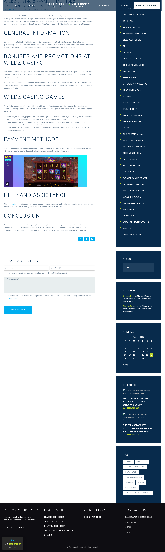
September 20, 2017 (131, 435)
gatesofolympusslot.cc (135, 84)
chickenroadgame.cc (133, 65)
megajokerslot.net (132, 122)
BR (124, 46)
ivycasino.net (130, 109)
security (129, 482)
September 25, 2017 (131, 408)
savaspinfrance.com (133, 191)
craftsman (142, 462)
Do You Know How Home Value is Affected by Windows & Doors (135, 401)
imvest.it (127, 96)
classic (128, 462)
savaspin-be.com (131, 166)
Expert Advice (130, 71)
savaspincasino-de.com (135, 178)
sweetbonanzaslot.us (134, 203)
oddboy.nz (128, 128)
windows (147, 493)
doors (128, 467)
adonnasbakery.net (133, 27)
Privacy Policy (12, 298)
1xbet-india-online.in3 (134, 15)
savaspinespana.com (133, 184)
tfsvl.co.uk (128, 210)
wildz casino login (14, 204)
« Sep (126, 365)
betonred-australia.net (135, 34)
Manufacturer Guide (133, 115)
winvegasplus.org (132, 235)
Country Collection (55, 526)
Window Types (130, 228)
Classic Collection (54, 517)
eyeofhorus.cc (130, 78)
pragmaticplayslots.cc (135, 147)
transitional (131, 487)
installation (130, 472)
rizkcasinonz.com (132, 153)
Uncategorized (130, 216)
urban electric (132, 493)
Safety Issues (130, 159)
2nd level (128, 21)
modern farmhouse (133, 477)
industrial (140, 467)
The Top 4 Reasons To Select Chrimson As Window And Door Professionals (138, 299)
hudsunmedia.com (132, 90)
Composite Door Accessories (59, 530)
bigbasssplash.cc (132, 40)
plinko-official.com (133, 134)
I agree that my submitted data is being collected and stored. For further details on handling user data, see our (49, 296)
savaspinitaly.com (132, 197)
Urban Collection (53, 521)
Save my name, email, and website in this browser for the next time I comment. (37, 273)
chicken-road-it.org (133, 59)
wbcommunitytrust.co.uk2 (136, 222)
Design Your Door (146, 5)
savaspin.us (129, 172)
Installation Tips (132, 103)
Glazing (48, 535)
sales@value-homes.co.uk (138, 517)
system (141, 482)
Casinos (127, 52)
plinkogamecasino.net (134, 140)
